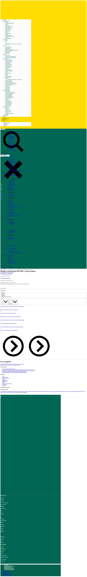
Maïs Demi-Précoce (11, 161)
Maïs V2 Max (7, 53)
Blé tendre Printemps (11, 136)
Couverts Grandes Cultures (12, 230)
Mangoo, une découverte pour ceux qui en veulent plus (9, 309)
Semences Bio (4, 254)
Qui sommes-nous (3, 504)
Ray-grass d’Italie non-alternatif (13, 194)
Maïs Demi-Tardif (11, 163)
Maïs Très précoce (11, 159)
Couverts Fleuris (11, 224)
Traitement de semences (9, 36)
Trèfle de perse (10, 187)
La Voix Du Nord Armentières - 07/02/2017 (43, 391)
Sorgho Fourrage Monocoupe (13, 174)
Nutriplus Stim (2, 548)
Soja (6, 42)
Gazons (3, 268)
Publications (2, 499)
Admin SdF (11, 272)
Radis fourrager (10, 238)
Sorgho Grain (10, 173)
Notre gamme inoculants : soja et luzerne (14, 43)
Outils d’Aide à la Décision (9, 566)
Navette (9, 182)
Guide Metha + (10, 267)
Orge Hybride (10, 137)
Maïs (4, 45)
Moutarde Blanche (11, 237)
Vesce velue (10, 190)
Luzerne (9, 205)
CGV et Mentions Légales (9, 568)
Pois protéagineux (8, 38)
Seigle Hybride (10, 141)
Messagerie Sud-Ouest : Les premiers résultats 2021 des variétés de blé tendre (14, 372)
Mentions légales (5, 502)
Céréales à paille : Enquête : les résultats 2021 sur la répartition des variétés (14, 371)
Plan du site (2, 497)
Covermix (2, 546)
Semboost (2, 551)
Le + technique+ (11, 266)
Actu (14, 269)
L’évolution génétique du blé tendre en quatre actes (8, 323)
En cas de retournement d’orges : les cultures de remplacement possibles (11, 326)
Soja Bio (9, 257)
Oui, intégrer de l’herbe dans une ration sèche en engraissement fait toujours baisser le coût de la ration (18, 369)
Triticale (9, 142)
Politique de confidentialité (9, 569)
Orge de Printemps (11, 138)
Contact (4, 120)
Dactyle (9, 200)
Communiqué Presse (8, 565)
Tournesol (7, 44)
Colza (3, 379)
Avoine (9, 132)
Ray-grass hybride (11, 195)
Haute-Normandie (5, 380)
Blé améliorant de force (9, 23)
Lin (1, 515)
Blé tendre (10, 135)
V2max (1, 553)
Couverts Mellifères (11, 231)
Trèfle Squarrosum (11, 189)
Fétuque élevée (10, 202)
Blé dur (9, 134)
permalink (4, 288)
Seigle (9, 140)
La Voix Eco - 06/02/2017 (68, 391)
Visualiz (1, 528)
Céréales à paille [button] (5, 131)
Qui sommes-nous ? (8, 567)
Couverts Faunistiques (12, 223)
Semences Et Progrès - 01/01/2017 (12, 392)
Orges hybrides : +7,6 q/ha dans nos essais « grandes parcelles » (10, 316)
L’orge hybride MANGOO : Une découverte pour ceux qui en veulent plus (12, 306)
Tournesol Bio (10, 258)
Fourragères (4, 176)
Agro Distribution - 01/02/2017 (5, 391)
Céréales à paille (5, 377)
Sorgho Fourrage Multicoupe (10, 57)
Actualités (10, 269)
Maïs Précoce (10, 160)
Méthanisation (4, 265)
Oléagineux (4, 153)
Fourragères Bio (11, 259)
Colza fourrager (10, 181)
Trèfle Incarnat (10, 188)
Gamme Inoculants (3, 555)
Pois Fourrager (10, 184)
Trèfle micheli (10, 186)
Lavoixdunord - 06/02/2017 (76, 391)
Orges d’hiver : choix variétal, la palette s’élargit (8, 313)
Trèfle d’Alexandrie (11, 185)
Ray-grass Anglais (11, 204)
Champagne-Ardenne (5, 378)
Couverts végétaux (3, 520)
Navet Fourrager (11, 183)
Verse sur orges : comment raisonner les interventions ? (9, 330)
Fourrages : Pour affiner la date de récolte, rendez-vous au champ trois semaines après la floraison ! (18, 370)
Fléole (9, 203)
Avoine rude (10, 236)
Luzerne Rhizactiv (11, 207)
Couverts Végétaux (5, 217)
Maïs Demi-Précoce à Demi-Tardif (13, 162)
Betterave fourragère (9, 70)
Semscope (2, 529)
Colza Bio (10, 256)
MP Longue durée (11, 213)
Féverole (9, 145)
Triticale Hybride (11, 143)
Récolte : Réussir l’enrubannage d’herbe (8, 368)
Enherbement (10, 221)
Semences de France (3, 269)
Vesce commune (11, 246)
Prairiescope (2, 526)
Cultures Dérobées (11, 222)
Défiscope (2, 531)
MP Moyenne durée (11, 212)
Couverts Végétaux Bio (9, 113)
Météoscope (2, 524)
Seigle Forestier (10, 239)
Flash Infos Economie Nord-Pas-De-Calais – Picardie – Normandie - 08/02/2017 (23, 391)
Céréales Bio (10, 255)
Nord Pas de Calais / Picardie (7, 383)
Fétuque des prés (11, 201)
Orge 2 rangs (10, 139)
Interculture (4, 381)
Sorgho (4, 54)
